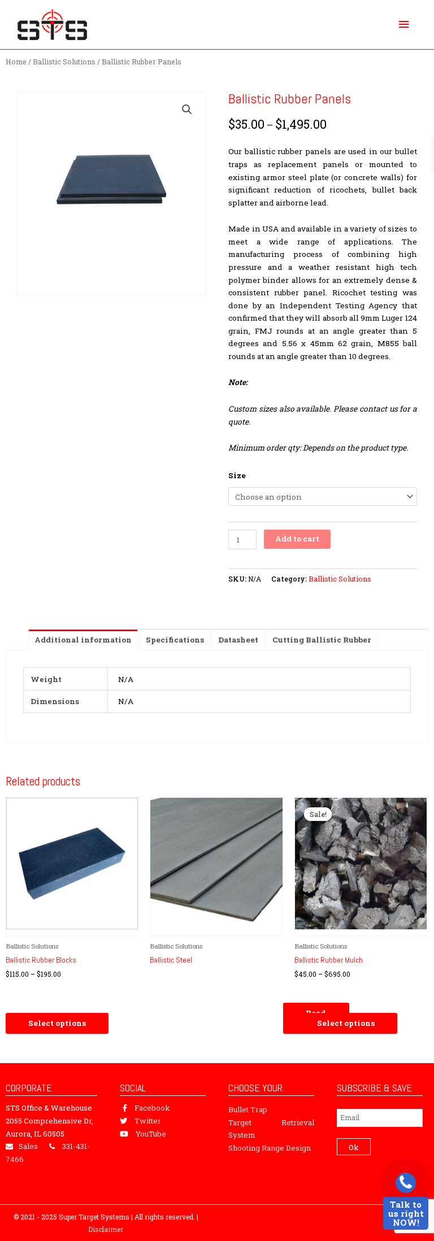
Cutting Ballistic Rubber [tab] (321, 640)
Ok (354, 1147)
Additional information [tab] (83, 640)
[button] (187, 109)
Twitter (147, 1121)
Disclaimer (105, 1229)
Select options (57, 1023)
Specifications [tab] (175, 640)
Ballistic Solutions (64, 61)
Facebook (152, 1108)
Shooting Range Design (269, 1148)
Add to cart (297, 539)
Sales (28, 1146)
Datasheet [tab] (238, 640)
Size (237, 475)
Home (16, 61)
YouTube (151, 1134)
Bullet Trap (247, 1109)
